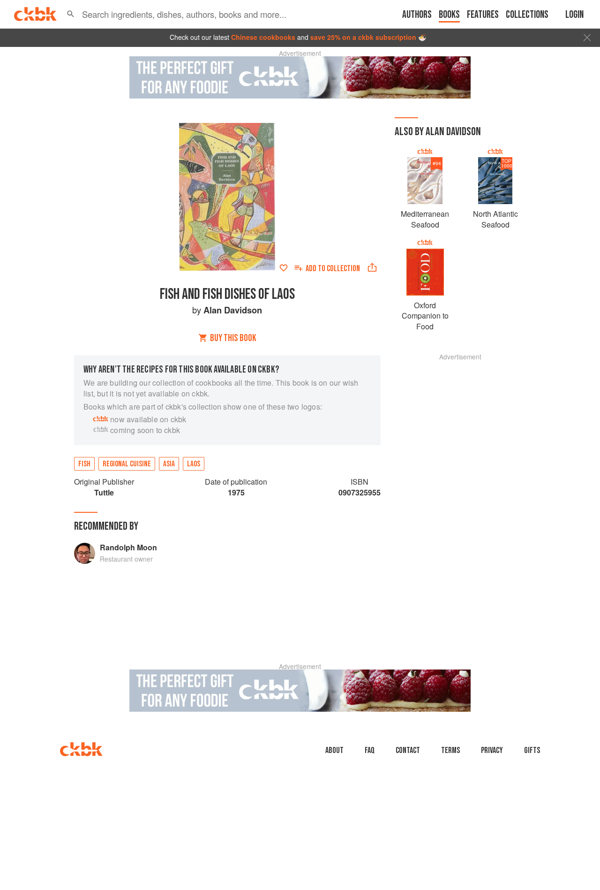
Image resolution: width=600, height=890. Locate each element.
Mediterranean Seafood (425, 218)
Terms (450, 750)
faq (370, 750)
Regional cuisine (127, 464)
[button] (70, 14)
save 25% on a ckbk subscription (363, 37)
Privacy (492, 750)
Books (449, 14)
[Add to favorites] (283, 267)
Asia (169, 464)
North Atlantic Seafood (495, 218)
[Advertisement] (460, 500)
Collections (527, 14)
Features (483, 14)
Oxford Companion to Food (425, 316)
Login (574, 14)
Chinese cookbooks (263, 37)
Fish (84, 464)
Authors (417, 14)
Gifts (532, 750)
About (334, 750)
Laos (193, 464)
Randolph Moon (128, 547)
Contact (408, 750)
